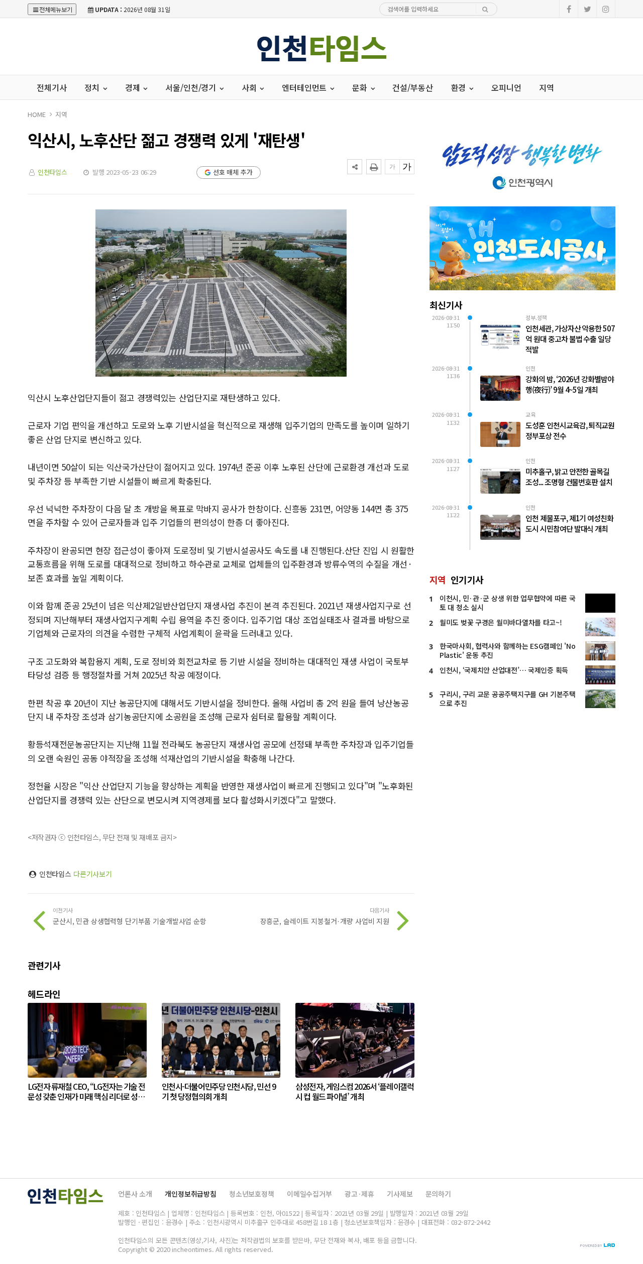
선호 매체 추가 (233, 172)
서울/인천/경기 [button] (191, 87)
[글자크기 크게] (406, 166)
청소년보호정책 (251, 1194)
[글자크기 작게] (392, 166)
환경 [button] (459, 87)
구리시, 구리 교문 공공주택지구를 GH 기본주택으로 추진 (508, 698)
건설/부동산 (412, 87)
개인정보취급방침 (191, 1194)
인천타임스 (52, 172)
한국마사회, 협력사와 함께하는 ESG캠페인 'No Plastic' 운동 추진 (507, 650)
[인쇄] (373, 166)
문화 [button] (360, 87)
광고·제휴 (359, 1194)
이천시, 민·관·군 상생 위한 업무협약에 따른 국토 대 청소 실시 (507, 602)
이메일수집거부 (309, 1194)
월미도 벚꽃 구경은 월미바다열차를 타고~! (501, 622)
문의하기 (438, 1194)
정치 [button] (92, 87)
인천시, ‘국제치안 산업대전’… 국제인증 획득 (504, 670)
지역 (546, 87)
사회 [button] (250, 87)
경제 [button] (133, 87)
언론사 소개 (135, 1194)
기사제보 (399, 1194)
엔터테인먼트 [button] (305, 87)
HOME (36, 114)
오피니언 (506, 87)
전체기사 (51, 87)
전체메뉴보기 (55, 9)
